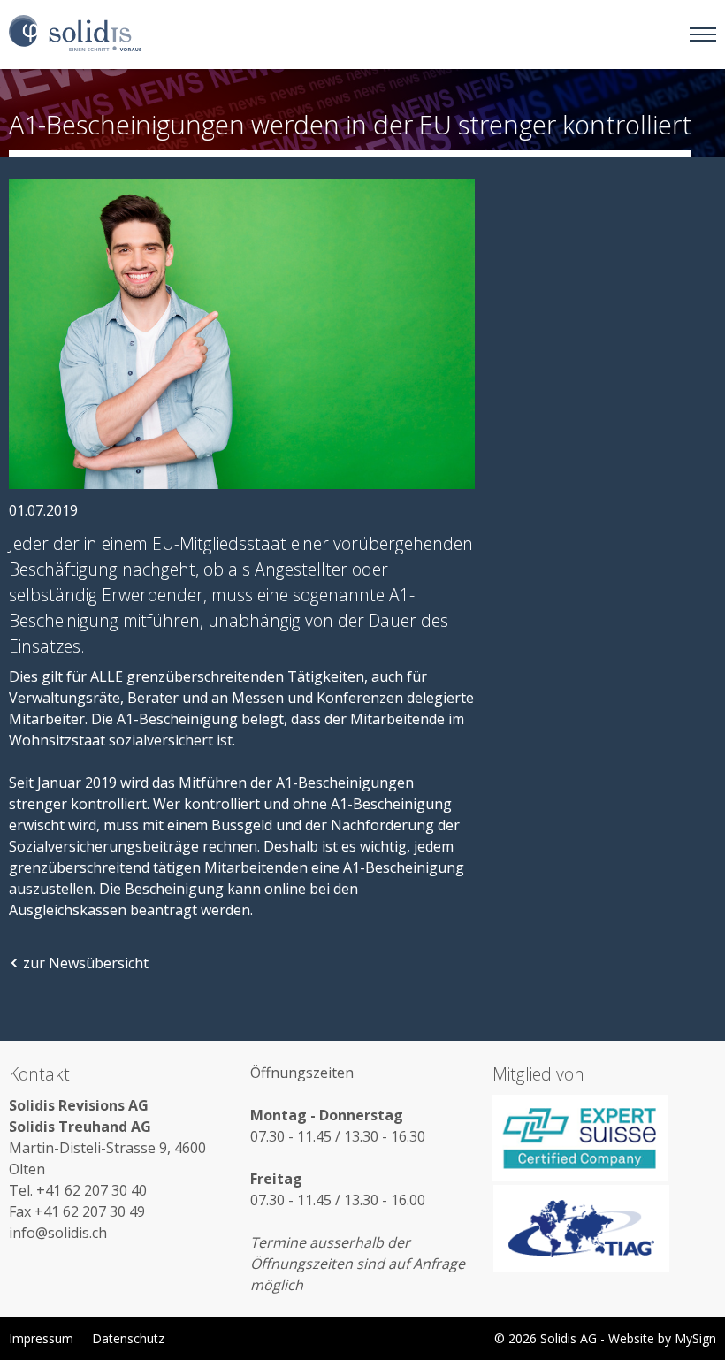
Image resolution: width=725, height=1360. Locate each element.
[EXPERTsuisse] (604, 1138)
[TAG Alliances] (604, 1228)
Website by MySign (662, 1338)
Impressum (41, 1338)
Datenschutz (128, 1338)
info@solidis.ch (58, 1232)
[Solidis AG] (75, 34)
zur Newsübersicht (86, 963)
